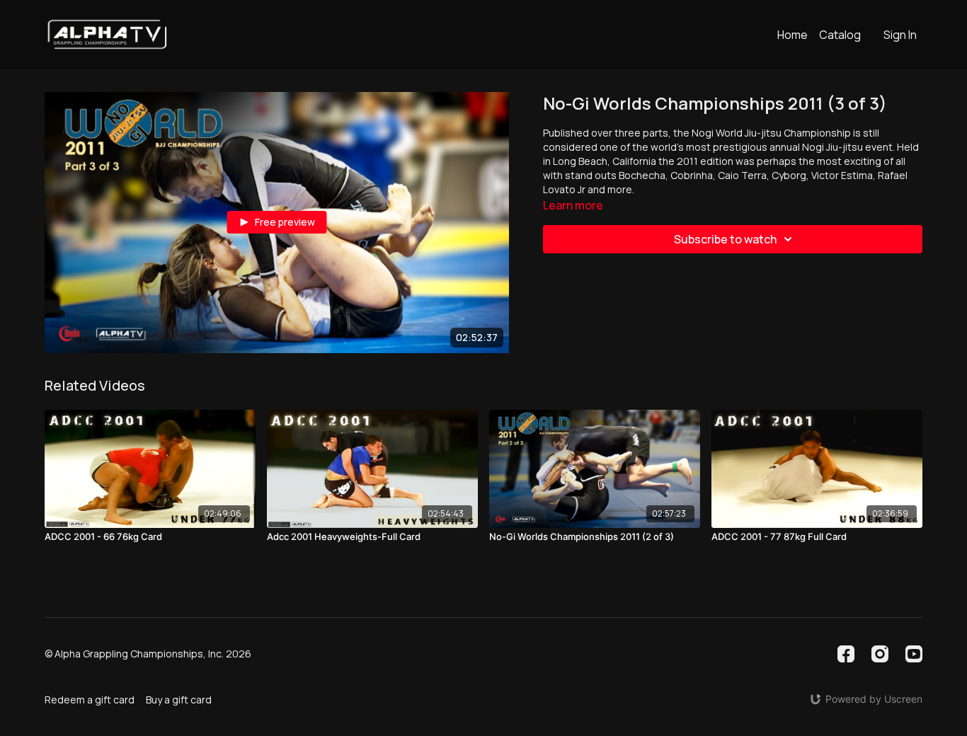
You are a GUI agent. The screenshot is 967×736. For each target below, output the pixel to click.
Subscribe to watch (725, 239)
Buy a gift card (179, 699)
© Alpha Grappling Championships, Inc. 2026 (148, 654)
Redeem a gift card (90, 699)
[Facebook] (845, 653)
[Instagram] (879, 653)
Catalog (840, 34)
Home (792, 34)
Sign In (900, 34)
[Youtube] (913, 653)
